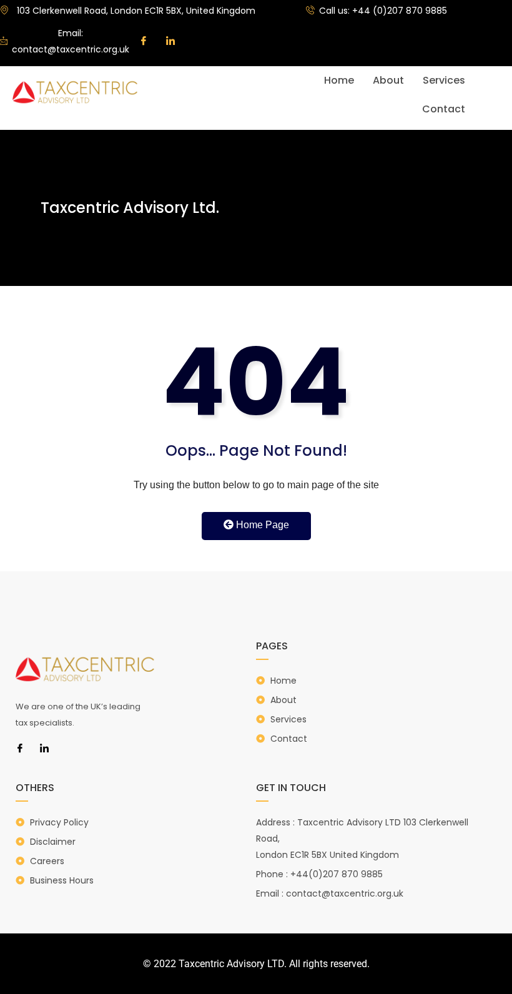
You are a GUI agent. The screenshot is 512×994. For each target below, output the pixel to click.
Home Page (261, 524)
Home (339, 80)
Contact (443, 109)
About (388, 80)
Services (444, 80)
